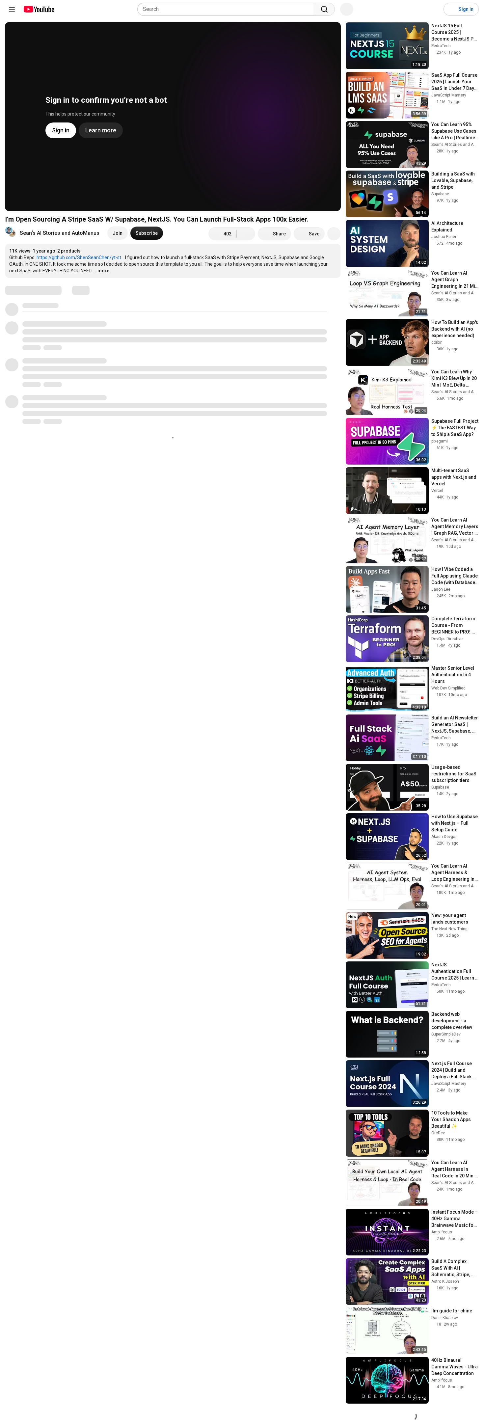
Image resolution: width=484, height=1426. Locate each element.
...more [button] (101, 270)
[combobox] (227, 9)
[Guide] (12, 9)
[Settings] (434, 9)
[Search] (324, 9)
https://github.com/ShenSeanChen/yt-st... (80, 257)
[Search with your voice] (346, 9)
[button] (59, 233)
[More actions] (333, 233)
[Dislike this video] (246, 233)
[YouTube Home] (38, 9)
